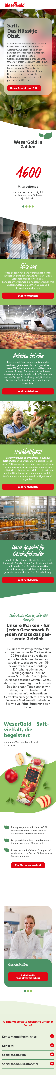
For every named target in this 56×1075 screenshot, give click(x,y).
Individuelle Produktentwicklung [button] (28, 977)
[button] (23, 206)
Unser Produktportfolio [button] (24, 88)
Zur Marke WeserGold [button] (28, 865)
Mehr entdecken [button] (28, 295)
